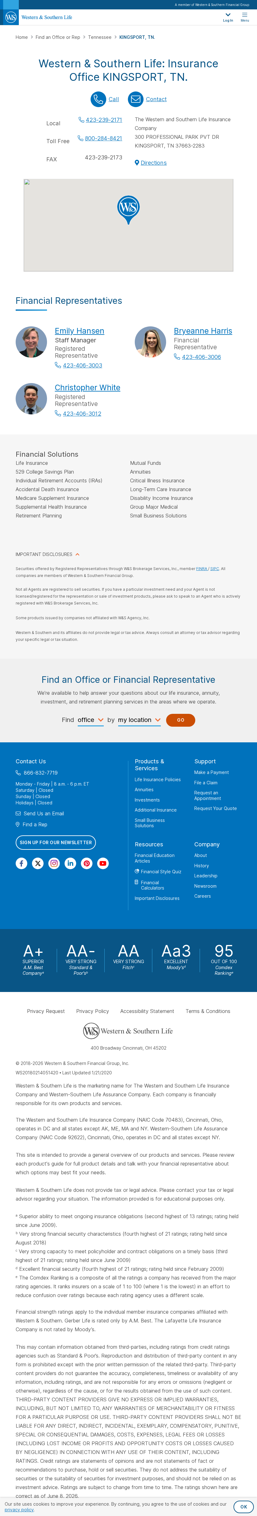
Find (68, 720)
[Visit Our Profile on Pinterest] (86, 863)
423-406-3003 (82, 365)
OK (243, 1506)
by (111, 720)
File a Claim (206, 782)
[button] (128, 210)
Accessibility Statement (147, 1011)
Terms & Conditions (208, 1011)
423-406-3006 (201, 357)
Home (22, 37)
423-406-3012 (82, 413)
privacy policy (19, 1509)
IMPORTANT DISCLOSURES (44, 554)
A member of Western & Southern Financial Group (212, 5)
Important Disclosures (157, 898)
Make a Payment (211, 772)
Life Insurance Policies (158, 779)
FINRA (202, 568)
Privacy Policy (92, 1011)
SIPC (214, 568)
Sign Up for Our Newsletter (56, 842)
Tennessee (100, 37)
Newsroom (205, 886)
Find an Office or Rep (58, 37)
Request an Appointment (207, 795)
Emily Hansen (79, 330)
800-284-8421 (103, 138)
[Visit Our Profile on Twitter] (38, 863)
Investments (147, 799)
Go (180, 720)
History (201, 865)
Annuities (144, 789)
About (200, 855)
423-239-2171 (104, 120)
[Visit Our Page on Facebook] (21, 863)
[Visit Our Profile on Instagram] (54, 863)
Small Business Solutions (150, 823)
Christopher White (87, 387)
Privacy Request (46, 1011)
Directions (154, 162)
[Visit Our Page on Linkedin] (70, 863)
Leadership (206, 875)
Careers (202, 896)
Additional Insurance (156, 810)
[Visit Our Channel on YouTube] (103, 863)
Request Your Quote (215, 808)
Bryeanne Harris (203, 330)
